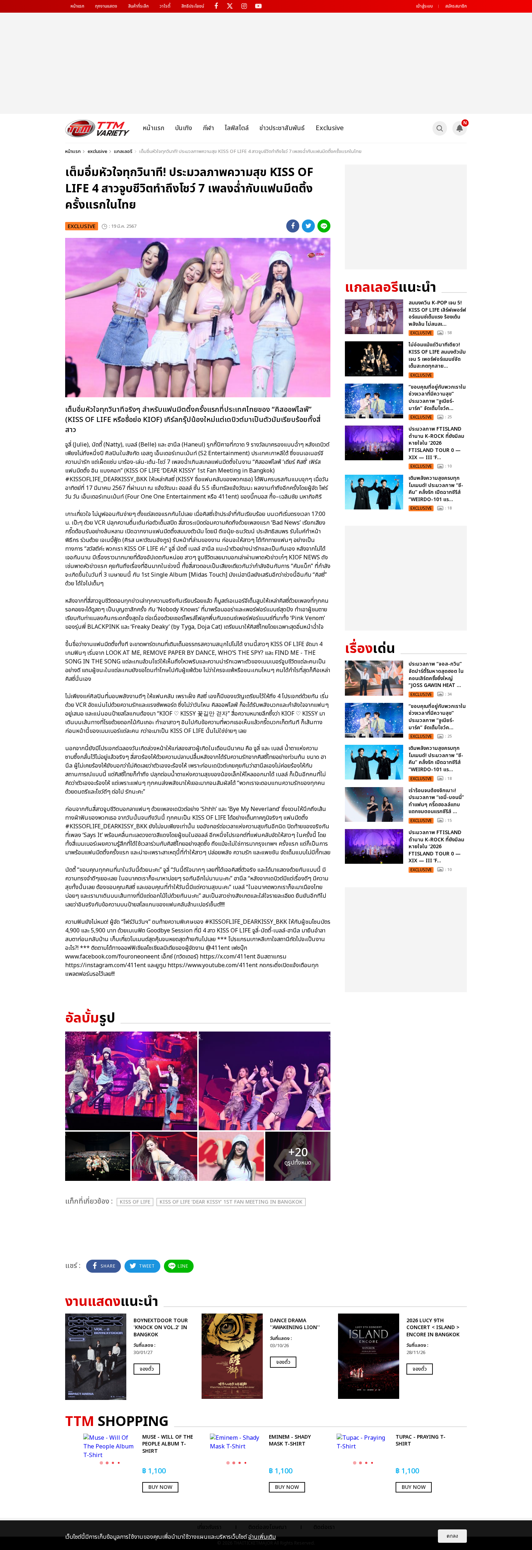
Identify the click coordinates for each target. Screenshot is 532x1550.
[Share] (292, 225)
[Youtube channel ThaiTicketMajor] (258, 6)
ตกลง (452, 1536)
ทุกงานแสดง (106, 6)
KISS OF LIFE (135, 1202)
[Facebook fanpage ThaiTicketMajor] (216, 6)
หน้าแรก (77, 6)
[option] (130, 1357)
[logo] (97, 128)
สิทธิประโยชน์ (192, 6)
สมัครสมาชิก (456, 6)
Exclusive (330, 128)
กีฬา (208, 128)
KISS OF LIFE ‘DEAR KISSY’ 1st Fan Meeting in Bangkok (231, 1202)
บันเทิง (183, 128)
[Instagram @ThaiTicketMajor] (244, 6)
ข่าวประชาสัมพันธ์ (282, 128)
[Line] (323, 225)
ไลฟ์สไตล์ (237, 128)
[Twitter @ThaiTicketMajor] (230, 6)
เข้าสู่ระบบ (424, 6)
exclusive (97, 151)
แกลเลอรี (123, 151)
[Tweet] (308, 225)
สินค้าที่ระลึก (138, 6)
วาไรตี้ (165, 6)
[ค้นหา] (439, 128)
